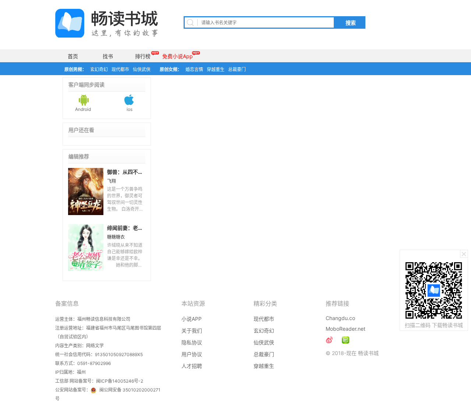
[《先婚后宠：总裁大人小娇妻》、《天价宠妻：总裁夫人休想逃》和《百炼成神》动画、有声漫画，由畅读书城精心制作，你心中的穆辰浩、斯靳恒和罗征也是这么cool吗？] (345, 340)
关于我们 (191, 330)
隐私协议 (191, 342)
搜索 (351, 23)
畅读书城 (106, 23)
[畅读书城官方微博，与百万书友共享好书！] (329, 340)
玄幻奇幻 (99, 69)
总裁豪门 (237, 69)
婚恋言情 (194, 69)
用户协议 (191, 354)
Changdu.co (340, 318)
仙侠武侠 (141, 69)
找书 (108, 56)
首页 (73, 56)
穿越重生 (215, 69)
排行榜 (142, 56)
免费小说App (177, 56)
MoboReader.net (345, 329)
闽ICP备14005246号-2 (119, 381)
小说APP (191, 319)
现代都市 (120, 69)
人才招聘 (191, 366)
